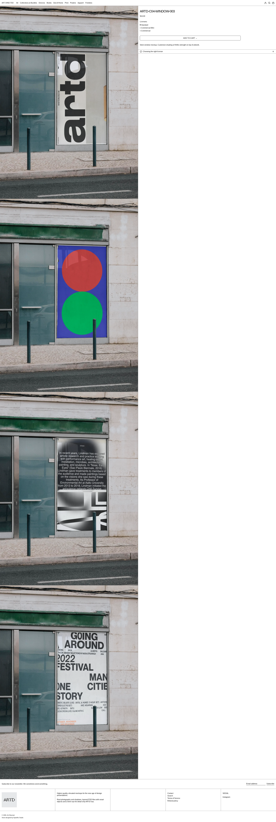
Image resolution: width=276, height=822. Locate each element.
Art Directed (10, 815)
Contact (170, 793)
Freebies (88, 3)
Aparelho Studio (18, 817)
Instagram (226, 797)
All (17, 3)
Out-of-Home (58, 3)
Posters (73, 3)
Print (66, 3)
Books (49, 3)
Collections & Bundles (28, 3)
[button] (269, 3)
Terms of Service (173, 798)
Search (170, 796)
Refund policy (172, 801)
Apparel (81, 3)
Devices (42, 3)
